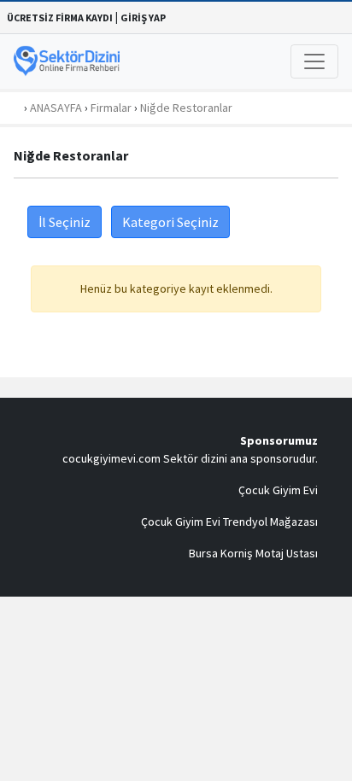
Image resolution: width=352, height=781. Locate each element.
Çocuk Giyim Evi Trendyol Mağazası (229, 521)
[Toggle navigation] (314, 61)
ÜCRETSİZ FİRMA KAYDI (60, 17)
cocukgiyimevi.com (111, 458)
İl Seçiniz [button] (64, 221)
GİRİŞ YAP (143, 17)
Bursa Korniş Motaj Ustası (253, 553)
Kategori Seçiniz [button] (170, 221)
